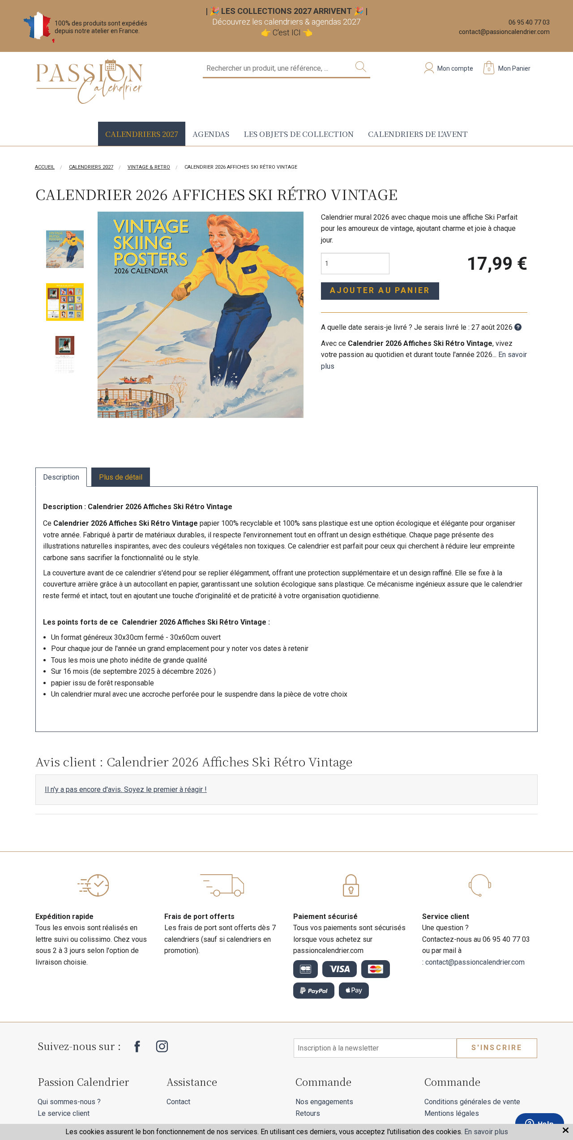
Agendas (210, 133)
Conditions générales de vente (472, 1101)
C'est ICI (287, 32)
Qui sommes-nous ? (69, 1101)
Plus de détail (120, 477)
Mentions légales (451, 1113)
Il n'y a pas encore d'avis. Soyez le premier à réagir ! (126, 789)
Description (61, 477)
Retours (307, 1113)
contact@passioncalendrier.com (504, 31)
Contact (178, 1101)
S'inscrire (497, 1047)
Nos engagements (324, 1101)
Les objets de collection (299, 133)
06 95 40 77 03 (529, 22)
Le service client (64, 1113)
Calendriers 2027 (141, 133)
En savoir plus (486, 1131)
